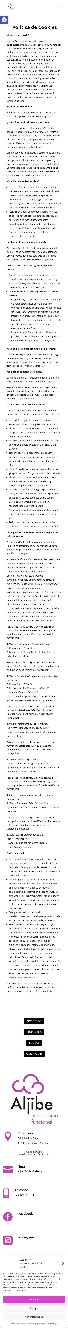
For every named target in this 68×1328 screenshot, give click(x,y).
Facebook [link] (25, 1213)
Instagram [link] (26, 1237)
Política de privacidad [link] (37, 1323)
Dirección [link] (25, 1133)
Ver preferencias (34, 1316)
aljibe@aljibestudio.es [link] (30, 1171)
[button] (63, 1263)
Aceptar (34, 1299)
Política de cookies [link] (18, 1323)
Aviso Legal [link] (53, 1323)
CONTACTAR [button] (34, 1053)
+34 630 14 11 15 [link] (24, 1194)
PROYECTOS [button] (34, 1032)
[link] (4, 20)
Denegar (34, 1308)
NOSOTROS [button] (34, 1021)
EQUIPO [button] (34, 1043)
